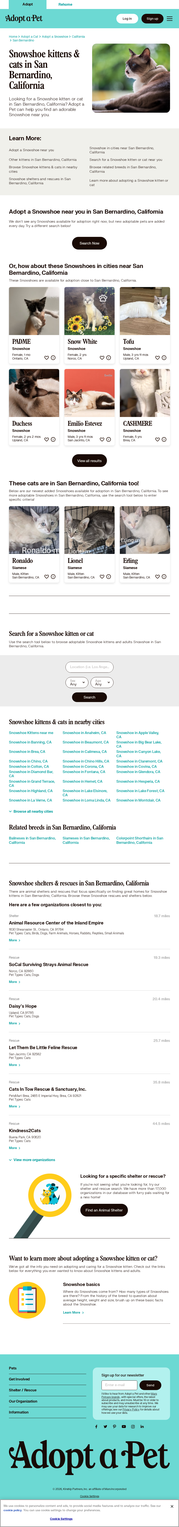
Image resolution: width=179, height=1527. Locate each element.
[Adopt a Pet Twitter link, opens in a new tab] (106, 1426)
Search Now (90, 243)
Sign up (152, 18)
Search (89, 697)
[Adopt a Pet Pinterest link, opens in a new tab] (115, 1426)
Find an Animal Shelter (104, 1210)
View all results (89, 461)
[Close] (172, 1506)
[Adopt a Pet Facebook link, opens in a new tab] (97, 1426)
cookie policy (12, 1510)
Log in (127, 18)
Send (150, 1385)
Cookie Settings (89, 1496)
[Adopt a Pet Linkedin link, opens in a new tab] (142, 1426)
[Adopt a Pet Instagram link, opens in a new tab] (134, 1426)
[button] (46, 357)
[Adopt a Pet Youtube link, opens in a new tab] (124, 1426)
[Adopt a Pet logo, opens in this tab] (89, 1462)
